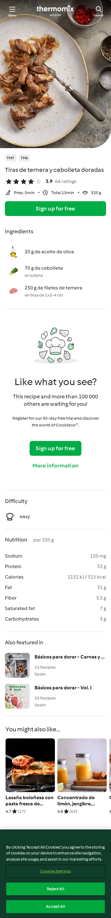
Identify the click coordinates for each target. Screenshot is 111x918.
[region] (55, 873)
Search (99, 15)
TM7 (10, 158)
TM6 (24, 158)
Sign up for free (55, 208)
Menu (12, 15)
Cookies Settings (55, 871)
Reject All (55, 889)
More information (55, 465)
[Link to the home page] (55, 11)
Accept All (55, 906)
